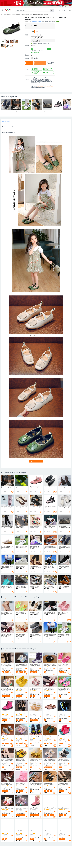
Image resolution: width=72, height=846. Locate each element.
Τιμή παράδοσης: (27, 55)
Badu (1, 14)
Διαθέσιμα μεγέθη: (27, 35)
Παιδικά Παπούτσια (15, 14)
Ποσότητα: (27, 58)
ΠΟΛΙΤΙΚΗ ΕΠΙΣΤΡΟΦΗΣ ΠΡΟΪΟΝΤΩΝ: (27, 78)
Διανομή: (26, 50)
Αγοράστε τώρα (29, 63)
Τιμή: (26, 25)
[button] (2, 10)
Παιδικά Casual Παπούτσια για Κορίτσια (40, 14)
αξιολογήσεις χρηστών (36, 21)
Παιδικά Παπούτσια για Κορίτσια (26, 14)
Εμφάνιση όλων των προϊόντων (7, 598)
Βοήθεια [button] (54, 6)
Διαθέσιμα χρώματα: (27, 31)
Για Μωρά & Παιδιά (7, 14)
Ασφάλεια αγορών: (26, 69)
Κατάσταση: (27, 45)
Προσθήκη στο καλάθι (40, 63)
